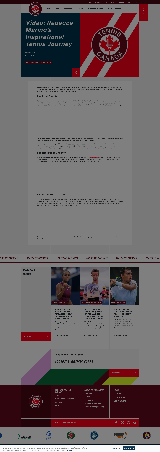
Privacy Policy (69, 450)
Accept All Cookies (129, 448)
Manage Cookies (116, 448)
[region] (80, 448)
